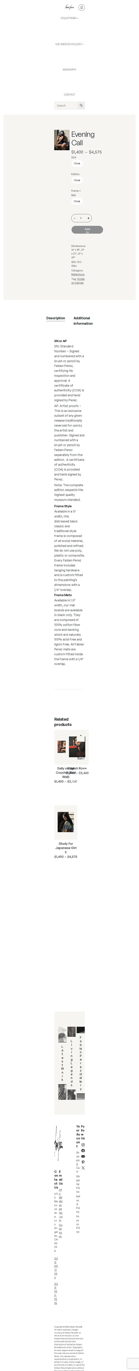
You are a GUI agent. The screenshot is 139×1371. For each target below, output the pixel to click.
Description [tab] (55, 318)
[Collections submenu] (77, 18)
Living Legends (72, 1063)
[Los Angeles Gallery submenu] (83, 44)
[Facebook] (83, 1151)
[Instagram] (83, 1145)
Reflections (78, 274)
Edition (75, 174)
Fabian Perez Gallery (81, 1063)
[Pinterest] (83, 1162)
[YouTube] (83, 1156)
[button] (64, 135)
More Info (62, 791)
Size (73, 157)
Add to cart (87, 230)
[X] (83, 1168)
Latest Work (62, 1063)
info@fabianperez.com (61, 1205)
